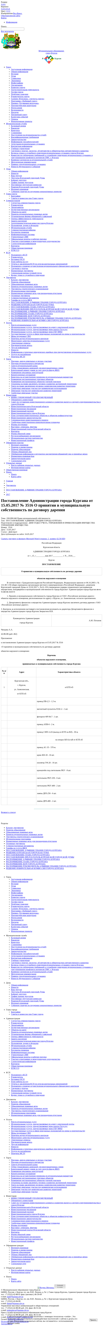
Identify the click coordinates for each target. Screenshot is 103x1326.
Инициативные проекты (21, 121)
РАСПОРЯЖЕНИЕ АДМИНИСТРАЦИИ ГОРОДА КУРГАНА (38, 311)
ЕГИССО (15, 250)
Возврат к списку (8, 812)
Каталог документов (20, 280)
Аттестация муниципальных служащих (28, 144)
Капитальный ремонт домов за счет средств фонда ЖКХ (35, 370)
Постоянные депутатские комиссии (26, 185)
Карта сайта (16, 477)
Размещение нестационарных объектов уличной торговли (36, 381)
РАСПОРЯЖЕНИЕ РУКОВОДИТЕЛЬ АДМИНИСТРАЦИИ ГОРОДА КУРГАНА (46, 318)
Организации (17, 85)
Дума (8, 169)
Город (8, 67)
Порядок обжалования (20, 282)
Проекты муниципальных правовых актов (29, 214)
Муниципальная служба (16, 124)
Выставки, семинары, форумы (24, 427)
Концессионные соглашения (23, 375)
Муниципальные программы (23, 291)
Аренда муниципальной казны (24, 366)
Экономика (16, 81)
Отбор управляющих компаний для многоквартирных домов (37, 368)
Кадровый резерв (18, 126)
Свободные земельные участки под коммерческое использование (39, 388)
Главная (9, 481)
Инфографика (17, 83)
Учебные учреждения (20, 148)
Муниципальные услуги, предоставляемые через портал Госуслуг (39, 329)
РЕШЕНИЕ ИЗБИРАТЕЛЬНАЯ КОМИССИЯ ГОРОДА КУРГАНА (40, 320)
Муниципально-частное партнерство (27, 438)
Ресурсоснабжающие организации (26, 436)
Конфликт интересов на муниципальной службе (32, 160)
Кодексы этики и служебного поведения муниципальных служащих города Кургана (47, 153)
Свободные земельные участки (24, 393)
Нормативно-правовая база (22, 456)
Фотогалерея (16, 108)
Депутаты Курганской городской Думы (28, 178)
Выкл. (19, 13)
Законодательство (18, 139)
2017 (8, 494)
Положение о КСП (19, 255)
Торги (8, 359)
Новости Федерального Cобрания (25, 167)
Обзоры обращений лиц (21, 452)
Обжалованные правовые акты (24, 284)
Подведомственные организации (25, 210)
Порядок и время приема (21, 447)
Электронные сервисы (20, 343)
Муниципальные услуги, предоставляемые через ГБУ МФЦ (36, 332)
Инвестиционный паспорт (22, 411)
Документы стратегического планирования (29, 289)
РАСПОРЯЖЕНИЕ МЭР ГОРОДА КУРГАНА (30, 316)
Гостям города (17, 92)
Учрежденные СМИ (19, 237)
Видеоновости (17, 110)
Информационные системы (23, 234)
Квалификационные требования (25, 137)
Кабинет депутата (18, 180)
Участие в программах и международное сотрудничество (35, 241)
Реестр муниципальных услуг (24, 325)
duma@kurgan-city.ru (15, 1303)
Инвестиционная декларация (23, 409)
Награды (15, 112)
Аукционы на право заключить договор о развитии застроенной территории (44, 384)
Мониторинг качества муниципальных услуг (30, 341)
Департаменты (17, 207)
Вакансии (15, 128)
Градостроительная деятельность (25, 90)
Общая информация (19, 72)
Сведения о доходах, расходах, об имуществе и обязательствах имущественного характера (50, 151)
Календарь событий (19, 117)
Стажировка (16, 133)
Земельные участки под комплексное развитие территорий (36, 391)
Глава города (11, 194)
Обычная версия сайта (10, 16)
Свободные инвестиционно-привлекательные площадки (35, 422)
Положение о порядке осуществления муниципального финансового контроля (45, 266)
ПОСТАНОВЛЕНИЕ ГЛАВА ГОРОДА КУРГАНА (33, 307)
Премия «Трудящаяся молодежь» (25, 103)
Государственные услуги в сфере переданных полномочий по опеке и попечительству (48, 334)
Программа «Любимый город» (24, 101)
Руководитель (17, 257)
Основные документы (20, 296)
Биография (15, 196)
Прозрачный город (19, 115)
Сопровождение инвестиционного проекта (29, 420)
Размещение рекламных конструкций (27, 372)
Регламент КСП (18, 259)
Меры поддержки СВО (21, 336)
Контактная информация (21, 146)
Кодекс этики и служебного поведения (27, 275)
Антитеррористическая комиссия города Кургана (32, 223)
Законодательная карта (21, 458)
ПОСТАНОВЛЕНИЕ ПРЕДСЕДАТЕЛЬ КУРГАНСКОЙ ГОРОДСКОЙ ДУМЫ (45, 309)
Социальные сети (18, 461)
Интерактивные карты (20, 467)
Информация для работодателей (25, 142)
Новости (14, 173)
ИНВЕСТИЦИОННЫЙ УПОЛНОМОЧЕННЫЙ (32, 397)
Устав (13, 76)
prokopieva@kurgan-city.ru (18, 1310)
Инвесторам (11, 395)
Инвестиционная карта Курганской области (30, 406)
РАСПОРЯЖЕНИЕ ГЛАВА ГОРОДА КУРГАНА (32, 314)
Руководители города (20, 96)
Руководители (17, 205)
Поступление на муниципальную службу (28, 135)
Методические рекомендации (23, 162)
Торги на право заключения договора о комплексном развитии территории (43, 386)
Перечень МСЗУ (18, 357)
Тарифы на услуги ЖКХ (21, 300)
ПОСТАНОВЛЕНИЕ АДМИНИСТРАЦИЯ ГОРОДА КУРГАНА (39, 302)
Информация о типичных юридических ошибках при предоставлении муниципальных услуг (51, 352)
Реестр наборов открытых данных (25, 465)
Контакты (15, 246)
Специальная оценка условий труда (26, 273)
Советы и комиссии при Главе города (27, 198)
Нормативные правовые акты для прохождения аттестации (36, 293)
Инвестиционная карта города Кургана (28, 413)
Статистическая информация (23, 243)
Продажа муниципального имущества (27, 363)
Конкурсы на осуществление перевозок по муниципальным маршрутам (42, 377)
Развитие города (18, 87)
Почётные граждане (19, 94)
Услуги (9, 323)
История (14, 74)
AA (2, 9)
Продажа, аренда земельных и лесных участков (31, 361)
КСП (8, 253)
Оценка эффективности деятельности (27, 219)
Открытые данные (14, 463)
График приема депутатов (22, 182)
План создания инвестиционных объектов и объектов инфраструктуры (41, 415)
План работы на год (19, 262)
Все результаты (7, 31)
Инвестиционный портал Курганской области (31, 429)
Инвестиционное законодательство (26, 418)
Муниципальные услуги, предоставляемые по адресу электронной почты (42, 327)
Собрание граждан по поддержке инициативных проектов (36, 191)
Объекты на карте (18, 212)
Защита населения (19, 221)
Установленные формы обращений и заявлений (31, 216)
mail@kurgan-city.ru (15, 1297)
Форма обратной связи (21, 434)
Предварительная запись (21, 345)
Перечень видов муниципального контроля (29, 339)
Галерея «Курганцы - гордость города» (27, 99)
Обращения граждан (15, 443)
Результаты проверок (20, 232)
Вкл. (15, 13)
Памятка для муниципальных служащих (28, 164)
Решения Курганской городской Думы (27, 187)
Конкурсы (15, 130)
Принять (93, 1320)
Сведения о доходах (19, 268)
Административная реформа (23, 230)
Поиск (9, 472)
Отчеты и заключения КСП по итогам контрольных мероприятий (39, 264)
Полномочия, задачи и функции (24, 225)
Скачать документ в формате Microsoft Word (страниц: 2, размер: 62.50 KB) (33, 539)
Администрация (13, 200)
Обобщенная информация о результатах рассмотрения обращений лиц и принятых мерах (49, 454)
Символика (16, 78)
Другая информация (19, 348)
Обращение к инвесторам (22, 400)
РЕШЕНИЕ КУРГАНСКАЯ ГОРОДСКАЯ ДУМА (32, 305)
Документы (11, 277)
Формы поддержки (19, 424)
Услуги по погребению (21, 354)
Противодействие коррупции (23, 105)
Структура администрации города (25, 203)
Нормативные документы (22, 271)
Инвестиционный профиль (22, 440)
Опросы (14, 119)
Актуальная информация (21, 69)
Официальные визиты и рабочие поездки (29, 239)
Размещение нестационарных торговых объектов (32, 379)
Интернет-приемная (19, 189)
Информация (11, 22)
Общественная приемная (21, 248)
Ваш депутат (16, 176)
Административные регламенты (25, 298)
